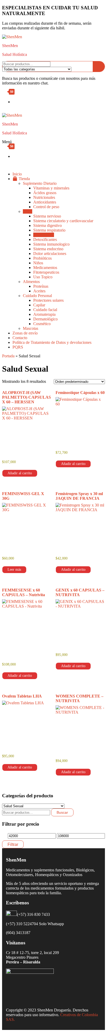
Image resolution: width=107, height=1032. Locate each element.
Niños (38, 263)
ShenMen (10, 45)
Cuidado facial (45, 309)
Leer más (14, 569)
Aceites (39, 291)
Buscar (62, 812)
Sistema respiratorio (49, 230)
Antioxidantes (44, 202)
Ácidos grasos (44, 192)
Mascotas (30, 328)
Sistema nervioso (47, 216)
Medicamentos (45, 267)
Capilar (39, 305)
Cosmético (42, 323)
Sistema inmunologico (51, 244)
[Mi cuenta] (3, 110)
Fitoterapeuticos (46, 272)
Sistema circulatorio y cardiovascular (63, 221)
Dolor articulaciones (49, 253)
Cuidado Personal (37, 295)
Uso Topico (42, 277)
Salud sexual (43, 235)
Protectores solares (48, 300)
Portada (8, 356)
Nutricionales (44, 197)
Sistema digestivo (47, 225)
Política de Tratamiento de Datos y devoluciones (51, 342)
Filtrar (13, 844)
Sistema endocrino (48, 249)
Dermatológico (45, 319)
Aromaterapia (44, 314)
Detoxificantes (45, 239)
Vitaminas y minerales (51, 188)
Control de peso (46, 207)
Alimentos (31, 281)
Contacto (19, 338)
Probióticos (42, 258)
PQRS (17, 347)
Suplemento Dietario (40, 183)
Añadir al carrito (20, 473)
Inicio (17, 174)
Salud (27, 211)
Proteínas (40, 286)
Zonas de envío (25, 333)
